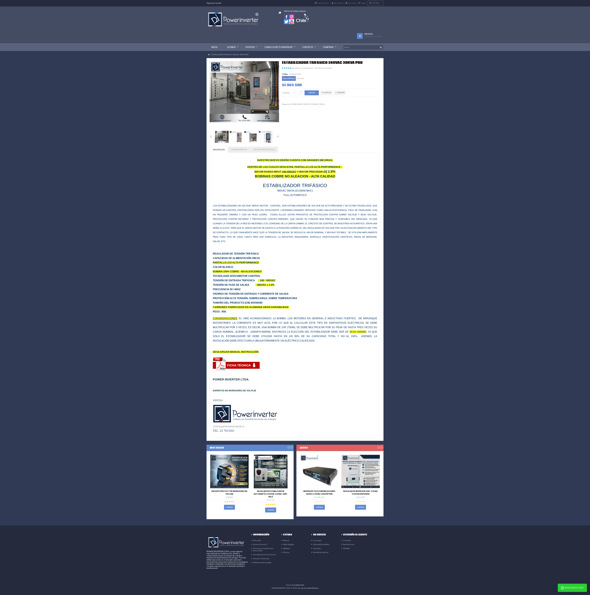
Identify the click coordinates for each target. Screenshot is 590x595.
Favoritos (327, 93)
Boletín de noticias (320, 552)
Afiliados (286, 548)
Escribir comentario (323, 68)
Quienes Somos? (260, 544)
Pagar (363, 3)
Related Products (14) (264, 149)
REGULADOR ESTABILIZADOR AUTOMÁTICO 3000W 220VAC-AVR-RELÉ (271, 494)
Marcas (286, 540)
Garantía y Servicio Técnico (264, 554)
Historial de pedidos (321, 544)
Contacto (347, 540)
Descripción (219, 149)
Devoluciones (348, 544)
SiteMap (346, 548)
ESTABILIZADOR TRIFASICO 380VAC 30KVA (307, 104)
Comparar (341, 93)
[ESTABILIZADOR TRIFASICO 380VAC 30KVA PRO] (221, 137)
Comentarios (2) (239, 149)
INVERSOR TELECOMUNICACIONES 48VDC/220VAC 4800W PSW (319, 492)
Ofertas (286, 552)
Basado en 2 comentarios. (303, 68)
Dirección (257, 540)
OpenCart (300, 585)
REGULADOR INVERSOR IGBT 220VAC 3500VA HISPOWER (360, 492)
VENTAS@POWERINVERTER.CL (229, 426)
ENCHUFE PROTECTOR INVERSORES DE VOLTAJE (229, 492)
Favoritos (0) (323, 3)
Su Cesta (351, 3)
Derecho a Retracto (261, 558)
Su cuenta (317, 540)
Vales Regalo (288, 544)
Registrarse (210, 3)
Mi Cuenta (338, 3)
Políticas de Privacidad (262, 562)
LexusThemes (312, 588)
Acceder (218, 3)
